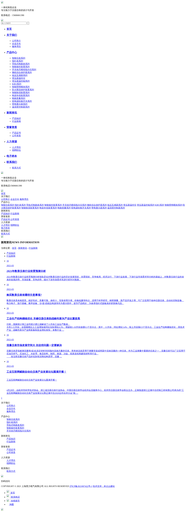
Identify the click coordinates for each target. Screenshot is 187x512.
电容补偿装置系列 (21, 95)
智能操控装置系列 (21, 67)
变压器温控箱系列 (21, 81)
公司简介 (16, 41)
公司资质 (16, 135)
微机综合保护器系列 (22, 72)
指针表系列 (17, 61)
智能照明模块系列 (21, 87)
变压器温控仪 (18, 78)
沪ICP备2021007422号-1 (81, 486)
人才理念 (16, 147)
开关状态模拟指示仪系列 (24, 69)
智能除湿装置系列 (21, 92)
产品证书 (16, 133)
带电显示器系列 (19, 104)
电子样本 (5, 228)
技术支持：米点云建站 (104, 486)
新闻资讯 (22, 248)
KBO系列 (16, 84)
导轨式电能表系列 (21, 64)
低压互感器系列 (19, 75)
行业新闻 (16, 121)
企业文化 (16, 43)
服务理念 (16, 46)
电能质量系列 (18, 98)
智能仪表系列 (18, 58)
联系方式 (16, 168)
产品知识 (16, 118)
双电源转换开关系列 (22, 101)
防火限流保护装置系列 (23, 90)
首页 (3, 193)
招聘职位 (16, 150)
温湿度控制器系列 (21, 107)
